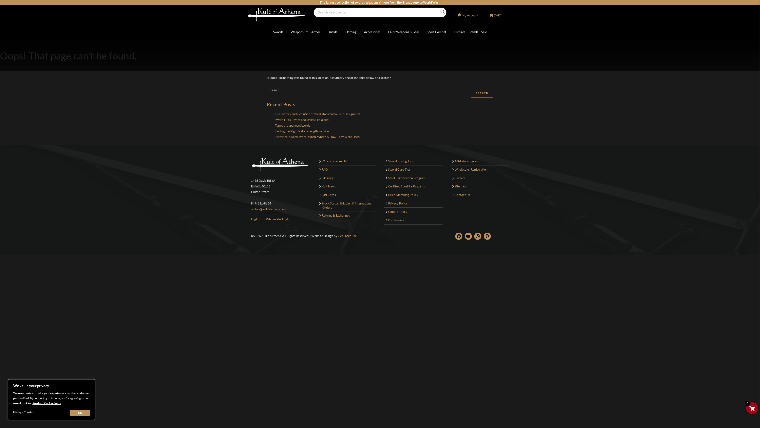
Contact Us (462, 195)
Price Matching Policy (403, 195)
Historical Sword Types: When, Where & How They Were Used (317, 137)
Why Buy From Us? (335, 161)
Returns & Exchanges (336, 215)
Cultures (459, 32)
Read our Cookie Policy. (46, 403)
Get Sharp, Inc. (347, 236)
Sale (484, 32)
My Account (470, 15)
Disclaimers (396, 220)
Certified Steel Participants (406, 186)
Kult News (329, 186)
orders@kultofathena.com (269, 209)
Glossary (328, 178)
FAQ (325, 169)
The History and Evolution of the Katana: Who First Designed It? (318, 114)
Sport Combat (436, 32)
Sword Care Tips (399, 169)
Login (254, 219)
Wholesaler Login (278, 219)
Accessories (372, 32)
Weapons (297, 32)
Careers (460, 178)
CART (497, 15)
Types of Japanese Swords (292, 125)
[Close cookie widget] (80, 413)
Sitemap (460, 186)
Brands (473, 32)
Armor (315, 32)
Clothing (350, 32)
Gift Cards (329, 195)
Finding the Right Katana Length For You (302, 131)
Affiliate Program (467, 161)
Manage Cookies (23, 412)
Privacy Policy (398, 203)
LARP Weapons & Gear (403, 32)
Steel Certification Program (407, 178)
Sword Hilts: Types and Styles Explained (302, 119)
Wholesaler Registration (471, 169)
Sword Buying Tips (401, 161)
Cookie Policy (397, 211)
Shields (332, 32)
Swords (278, 32)
